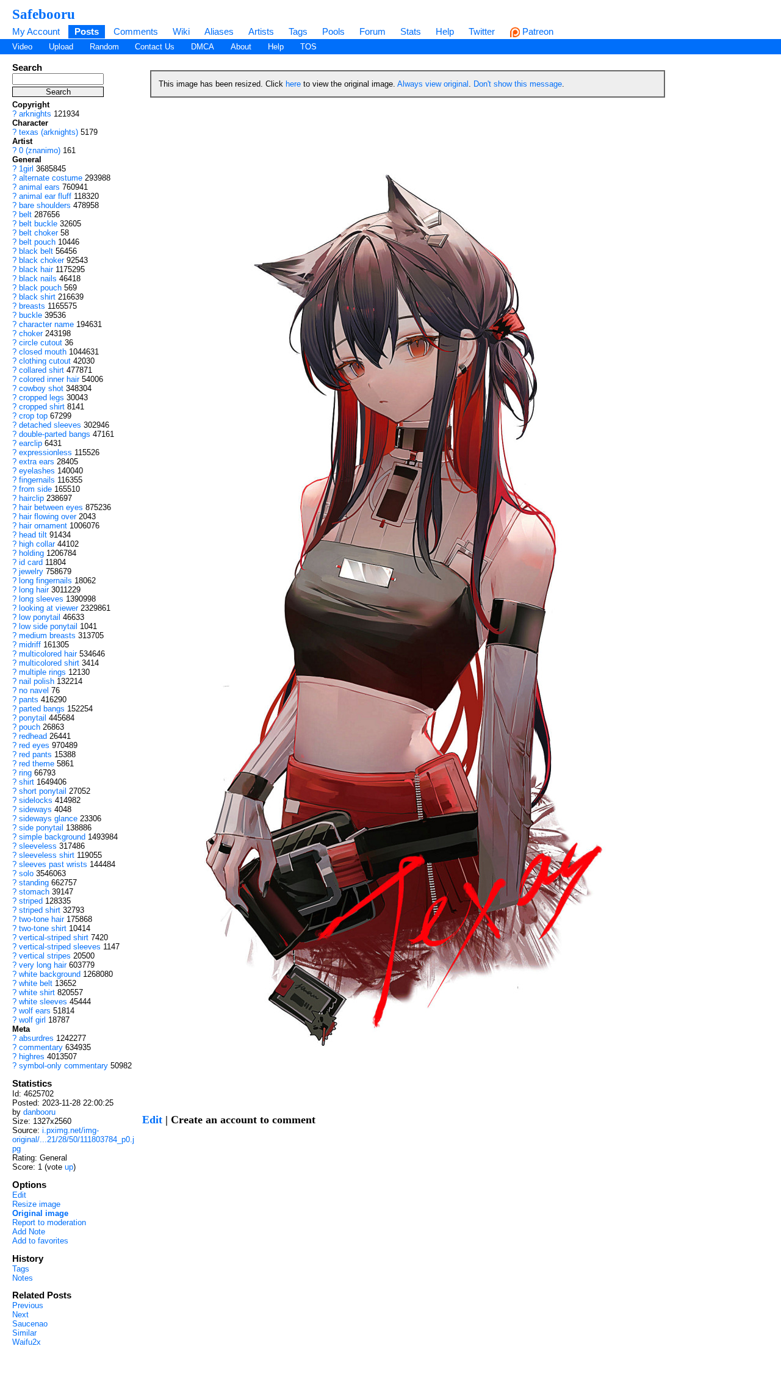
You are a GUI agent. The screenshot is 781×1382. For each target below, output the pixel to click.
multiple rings (42, 672)
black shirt (37, 296)
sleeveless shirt (46, 855)
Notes (22, 1278)
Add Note (28, 1231)
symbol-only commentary (63, 1065)
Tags (298, 31)
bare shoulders (45, 205)
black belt (36, 251)
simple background (52, 836)
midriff (30, 644)
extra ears (36, 461)
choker (31, 333)
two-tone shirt (43, 928)
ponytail (32, 717)
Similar (24, 1332)
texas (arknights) (48, 132)
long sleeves (41, 598)
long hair (34, 589)
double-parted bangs (54, 434)
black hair (36, 269)
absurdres (36, 1038)
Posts (86, 31)
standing (34, 882)
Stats (410, 31)
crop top (33, 415)
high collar (37, 544)
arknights (35, 113)
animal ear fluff (45, 196)
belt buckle (38, 223)
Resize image (36, 1204)
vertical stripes (45, 955)
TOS (308, 46)
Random (104, 46)
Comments (135, 31)
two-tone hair (41, 919)
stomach (34, 891)
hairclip (31, 498)
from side (35, 489)
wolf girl (32, 1019)
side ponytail (41, 827)
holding (31, 553)
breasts (32, 306)
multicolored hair (48, 653)
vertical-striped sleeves (60, 946)
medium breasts (47, 635)
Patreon (536, 31)
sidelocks (35, 800)
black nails (38, 278)
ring (25, 772)
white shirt (37, 992)
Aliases (219, 31)
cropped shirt (42, 406)
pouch (29, 727)
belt (25, 214)
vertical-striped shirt (53, 937)
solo (26, 873)
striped (31, 900)
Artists (261, 31)
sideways (35, 809)
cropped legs (41, 397)
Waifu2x (26, 1342)
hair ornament (43, 525)
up (69, 1166)
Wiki (181, 31)
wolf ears (35, 1010)
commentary (41, 1047)
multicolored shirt (49, 663)
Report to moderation (49, 1222)
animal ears (39, 187)
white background (50, 974)
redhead (33, 736)
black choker (41, 260)
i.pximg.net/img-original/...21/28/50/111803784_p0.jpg (73, 1139)
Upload (61, 46)
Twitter (482, 31)
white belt (35, 983)
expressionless (45, 452)
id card (31, 562)
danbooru (39, 1112)
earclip (30, 443)
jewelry (31, 571)
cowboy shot (41, 388)
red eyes (34, 745)
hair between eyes (51, 507)
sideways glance (48, 818)
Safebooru (43, 14)
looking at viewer (48, 608)
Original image (40, 1213)
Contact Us (155, 46)
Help (445, 31)
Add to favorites (40, 1240)
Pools (333, 31)
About (241, 46)
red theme (36, 763)
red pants (35, 754)
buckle (30, 315)
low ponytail (39, 617)
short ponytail (43, 791)
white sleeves (43, 1001)
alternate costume (50, 177)
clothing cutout (45, 360)
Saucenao (30, 1323)
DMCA (202, 46)
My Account (36, 31)
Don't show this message (517, 83)
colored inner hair (49, 379)
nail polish (36, 681)
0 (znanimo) (39, 150)
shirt (26, 781)
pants (28, 699)
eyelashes (37, 470)
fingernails (37, 479)
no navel (34, 690)
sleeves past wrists (53, 864)
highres (32, 1056)
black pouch (40, 287)
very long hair (43, 965)
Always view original (433, 83)
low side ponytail (48, 626)
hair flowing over (47, 516)
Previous (27, 1305)
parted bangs (42, 708)
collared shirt (41, 370)
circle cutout (40, 342)
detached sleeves (50, 425)
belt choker (38, 232)
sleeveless (38, 846)
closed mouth (43, 351)
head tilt (33, 534)
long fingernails (45, 580)
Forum (372, 31)
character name (46, 324)
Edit (19, 1195)
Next (20, 1314)
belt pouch (37, 242)
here (293, 83)
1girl (26, 168)
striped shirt (39, 910)
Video (22, 46)
